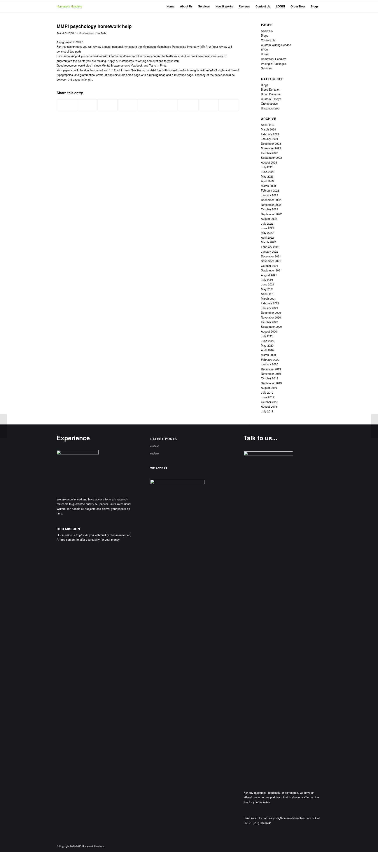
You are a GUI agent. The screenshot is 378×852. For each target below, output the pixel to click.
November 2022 (271, 204)
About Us (267, 31)
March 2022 (268, 242)
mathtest (154, 445)
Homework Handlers (69, 6)
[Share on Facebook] (67, 105)
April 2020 (267, 350)
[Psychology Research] (3, 426)
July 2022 (267, 223)
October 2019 (269, 378)
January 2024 (269, 139)
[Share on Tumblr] (168, 105)
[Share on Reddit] (209, 105)
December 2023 (271, 143)
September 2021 (271, 270)
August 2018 (269, 406)
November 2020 (271, 317)
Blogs (264, 35)
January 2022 (269, 251)
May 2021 (267, 289)
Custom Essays (271, 99)
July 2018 (267, 411)
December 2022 (271, 200)
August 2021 (269, 275)
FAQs (264, 50)
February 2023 (270, 190)
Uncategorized (86, 33)
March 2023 (268, 186)
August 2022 (269, 219)
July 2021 (267, 280)
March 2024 (268, 129)
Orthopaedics (269, 103)
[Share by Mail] (229, 105)
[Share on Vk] (188, 105)
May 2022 (267, 233)
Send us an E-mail (255, 818)
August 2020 (269, 331)
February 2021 (270, 303)
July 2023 (267, 167)
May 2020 (267, 345)
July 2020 (267, 336)
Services (266, 68)
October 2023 (269, 153)
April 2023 (267, 181)
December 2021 (271, 256)
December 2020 (271, 312)
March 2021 (268, 298)
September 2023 (271, 157)
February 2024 (270, 134)
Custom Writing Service (276, 45)
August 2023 (269, 162)
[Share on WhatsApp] (107, 105)
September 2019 (271, 383)
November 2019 (271, 373)
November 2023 (271, 148)
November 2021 (271, 261)
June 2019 (267, 397)
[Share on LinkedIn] (148, 105)
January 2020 (269, 364)
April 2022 (267, 237)
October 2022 (269, 209)
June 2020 (267, 341)
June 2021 (267, 284)
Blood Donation (270, 89)
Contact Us (268, 40)
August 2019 (269, 388)
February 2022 (270, 247)
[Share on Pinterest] (128, 105)
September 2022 (271, 214)
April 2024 (267, 125)
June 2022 (267, 228)
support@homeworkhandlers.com (290, 818)
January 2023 (269, 195)
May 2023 (267, 176)
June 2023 (267, 172)
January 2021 (269, 308)
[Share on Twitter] (87, 105)
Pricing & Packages (273, 64)
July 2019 (267, 392)
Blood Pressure (270, 94)
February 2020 (270, 359)
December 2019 (271, 369)
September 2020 (271, 326)
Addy (103, 33)
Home (264, 54)
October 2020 (269, 322)
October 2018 (269, 402)
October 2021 (269, 266)
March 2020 (268, 355)
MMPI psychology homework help (94, 26)
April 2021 (267, 294)
